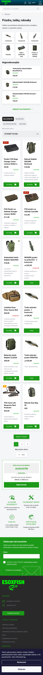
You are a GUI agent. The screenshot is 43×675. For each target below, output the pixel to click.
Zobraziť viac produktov (21, 109)
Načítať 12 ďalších (21, 436)
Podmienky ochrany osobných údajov (15, 631)
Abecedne (22, 124)
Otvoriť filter (11, 134)
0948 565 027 (11, 605)
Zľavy (4, 635)
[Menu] (40, 2)
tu (24, 657)
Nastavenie (21, 662)
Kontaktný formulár (13, 613)
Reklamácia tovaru (8, 642)
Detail (31, 283)
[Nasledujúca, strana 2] (22, 444)
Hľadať (38, 8)
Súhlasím (21, 669)
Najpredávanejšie (9, 124)
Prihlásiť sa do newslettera (13, 570)
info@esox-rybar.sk (13, 601)
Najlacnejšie (8, 119)
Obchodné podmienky (9, 628)
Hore (23, 455)
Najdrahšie (20, 119)
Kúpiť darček (21, 485)
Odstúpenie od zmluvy (9, 638)
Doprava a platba (8, 625)
